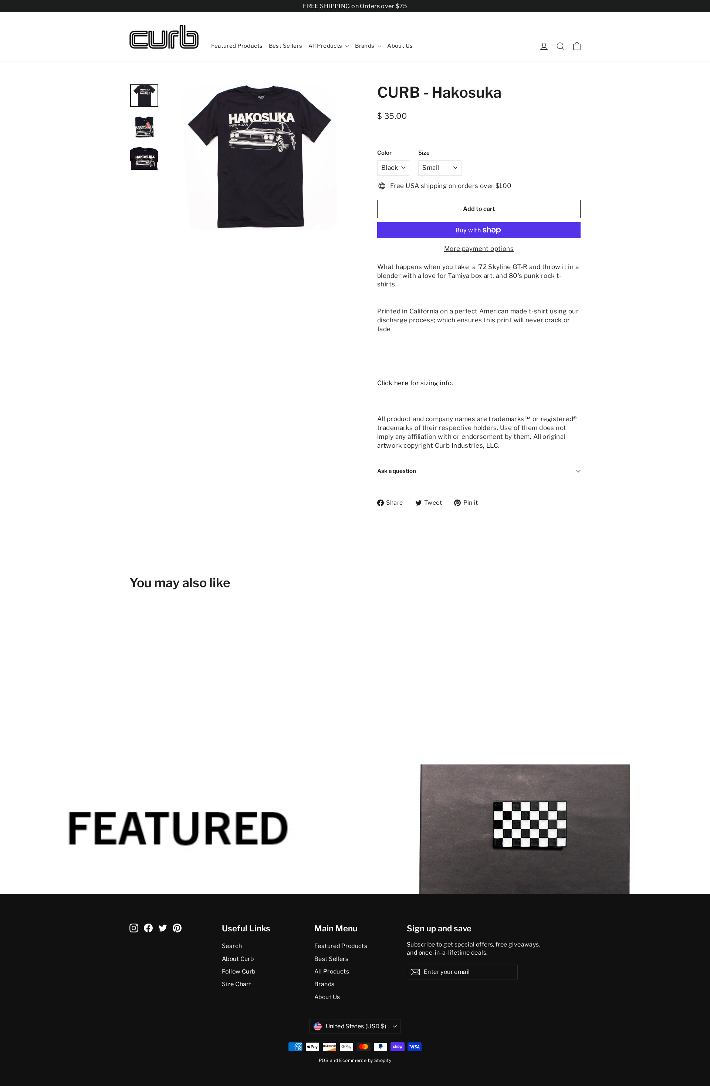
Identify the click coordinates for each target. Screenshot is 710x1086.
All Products (326, 46)
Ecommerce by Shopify (365, 1060)
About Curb (238, 958)
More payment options (479, 248)
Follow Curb (239, 971)
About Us (400, 46)
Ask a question (396, 471)
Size (424, 153)
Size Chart (236, 984)
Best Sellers (285, 46)
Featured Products (237, 46)
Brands (365, 46)
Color (384, 153)
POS (323, 1060)
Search (232, 945)
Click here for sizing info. (415, 383)
